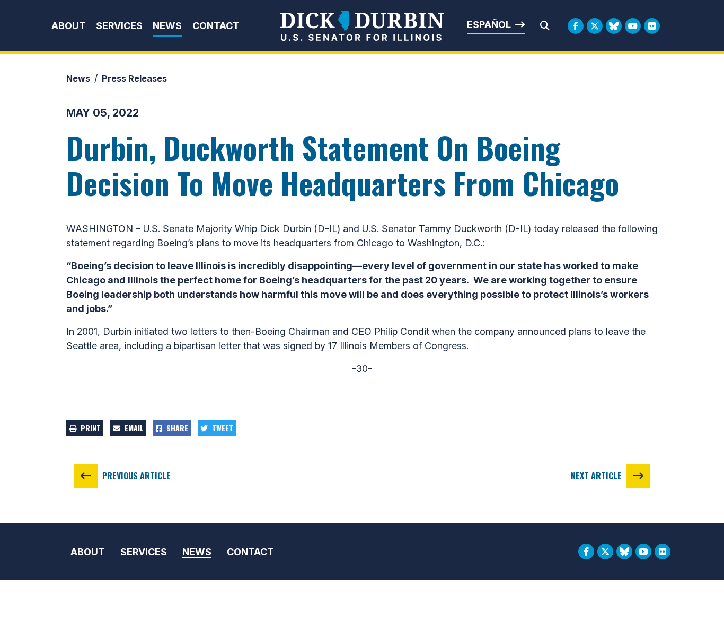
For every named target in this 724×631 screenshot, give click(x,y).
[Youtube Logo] (633, 26)
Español (489, 24)
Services (119, 25)
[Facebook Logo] (576, 26)
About (68, 25)
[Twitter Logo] (595, 26)
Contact (216, 25)
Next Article (596, 475)
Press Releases (134, 78)
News (167, 25)
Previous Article (136, 475)
